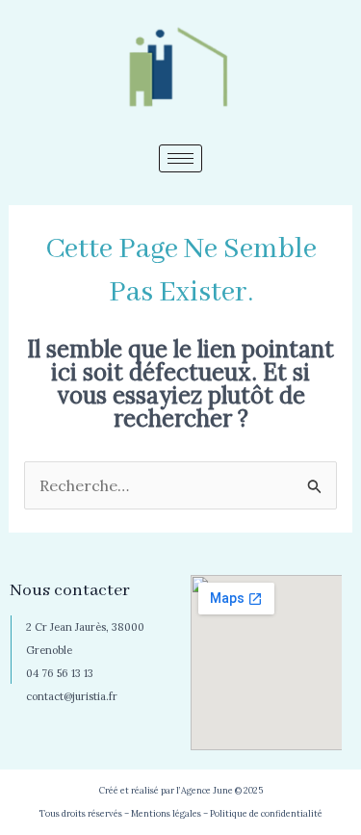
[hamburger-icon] (180, 158)
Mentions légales (166, 813)
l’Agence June (204, 790)
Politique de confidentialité (266, 813)
